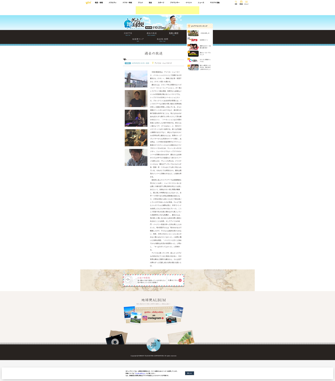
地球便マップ (138, 40)
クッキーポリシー (140, 373)
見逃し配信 (173, 34)
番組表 (241, 4)
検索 (236, 4)
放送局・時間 (162, 40)
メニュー (246, 4)
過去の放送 (152, 34)
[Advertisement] (167, 10)
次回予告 (128, 34)
